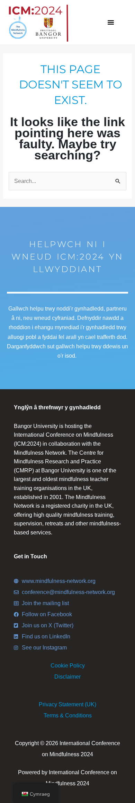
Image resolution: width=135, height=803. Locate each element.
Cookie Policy (68, 666)
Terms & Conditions (68, 715)
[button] (111, 22)
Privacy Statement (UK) (67, 704)
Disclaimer (67, 677)
